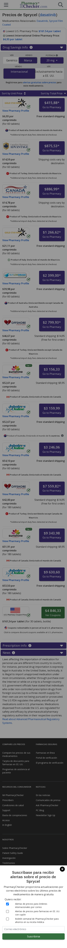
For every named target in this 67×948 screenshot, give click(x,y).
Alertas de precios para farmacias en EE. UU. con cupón (37, 913)
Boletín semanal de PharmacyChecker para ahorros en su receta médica (37, 920)
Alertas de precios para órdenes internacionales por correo (31, 905)
